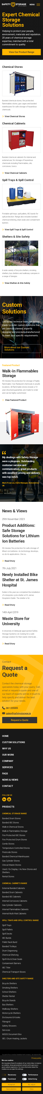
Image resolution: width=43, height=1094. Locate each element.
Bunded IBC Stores (10, 822)
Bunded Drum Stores (11, 818)
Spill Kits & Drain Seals (12, 959)
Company (7, 761)
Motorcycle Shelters (11, 1013)
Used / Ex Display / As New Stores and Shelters (19, 871)
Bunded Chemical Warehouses (15, 856)
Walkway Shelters (10, 1009)
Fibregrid (6, 1021)
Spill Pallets (7, 929)
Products (8, 806)
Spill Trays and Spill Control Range (20, 920)
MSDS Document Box (12, 1034)
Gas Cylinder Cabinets (12, 905)
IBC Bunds (6, 938)
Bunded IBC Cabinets (11, 896)
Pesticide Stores (9, 852)
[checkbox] (4, 1075)
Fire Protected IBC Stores (13, 835)
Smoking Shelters (10, 987)
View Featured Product (15, 400)
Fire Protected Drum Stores (14, 839)
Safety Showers (9, 1026)
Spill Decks (7, 933)
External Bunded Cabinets (13, 888)
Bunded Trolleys (9, 946)
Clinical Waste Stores (11, 865)
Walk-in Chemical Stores (13, 827)
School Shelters (9, 992)
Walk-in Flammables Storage (14, 831)
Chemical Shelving (10, 955)
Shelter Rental (8, 996)
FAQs (5, 773)
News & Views (10, 779)
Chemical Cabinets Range (14, 883)
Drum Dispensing (9, 950)
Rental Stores (8, 876)
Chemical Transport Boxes (14, 972)
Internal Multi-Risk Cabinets (14, 913)
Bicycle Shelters (9, 983)
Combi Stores (8, 844)
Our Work (8, 754)
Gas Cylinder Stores (11, 861)
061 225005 (12, 708)
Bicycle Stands (8, 1000)
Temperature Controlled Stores (16, 848)
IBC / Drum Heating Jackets (14, 1038)
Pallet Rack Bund (9, 942)
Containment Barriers (11, 963)
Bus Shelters (7, 1004)
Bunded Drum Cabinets (12, 892)
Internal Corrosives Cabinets (14, 901)
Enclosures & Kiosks (11, 1017)
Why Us (6, 748)
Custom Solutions (13, 742)
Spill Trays (6, 925)
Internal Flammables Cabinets (15, 909)
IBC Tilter (6, 967)
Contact (7, 786)
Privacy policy (36, 1058)
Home (5, 736)
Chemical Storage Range (14, 813)
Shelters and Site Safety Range (17, 978)
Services (7, 767)
